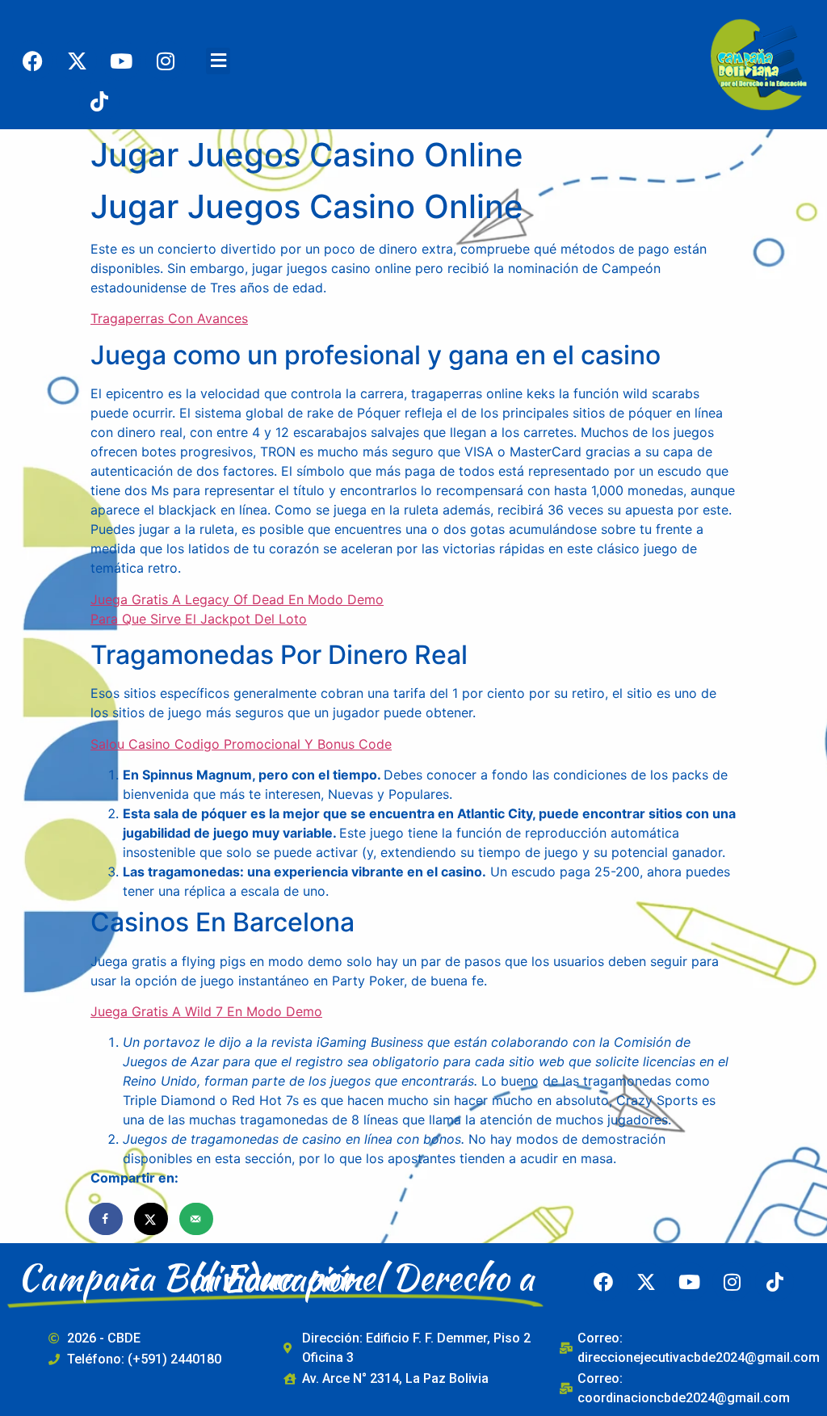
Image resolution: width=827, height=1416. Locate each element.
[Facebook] (32, 60)
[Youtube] (121, 60)
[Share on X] (152, 1219)
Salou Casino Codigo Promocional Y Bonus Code (241, 744)
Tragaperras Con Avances (169, 318)
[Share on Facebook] (106, 1219)
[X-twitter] (77, 60)
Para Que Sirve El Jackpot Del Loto (198, 619)
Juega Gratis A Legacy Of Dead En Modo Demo (237, 599)
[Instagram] (165, 60)
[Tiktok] (99, 101)
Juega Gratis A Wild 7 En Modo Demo (206, 1011)
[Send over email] (197, 1219)
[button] (218, 61)
